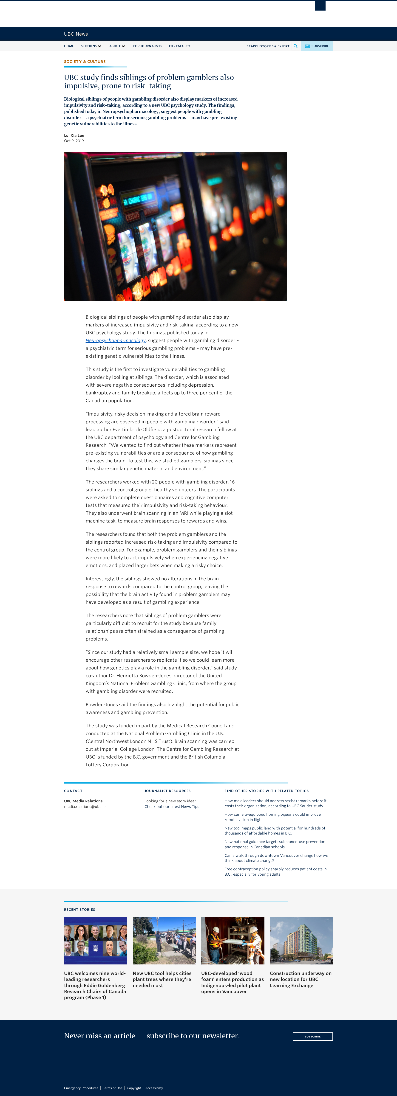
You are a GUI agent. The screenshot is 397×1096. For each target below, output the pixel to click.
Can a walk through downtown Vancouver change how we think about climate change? (276, 858)
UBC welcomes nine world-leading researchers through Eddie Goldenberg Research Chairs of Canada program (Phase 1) (95, 985)
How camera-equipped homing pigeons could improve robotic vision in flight (273, 817)
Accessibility (154, 1088)
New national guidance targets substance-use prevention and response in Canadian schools (275, 844)
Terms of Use (112, 1088)
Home (69, 46)
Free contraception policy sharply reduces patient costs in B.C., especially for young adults (276, 871)
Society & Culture (85, 61)
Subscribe (320, 46)
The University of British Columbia (77, 14)
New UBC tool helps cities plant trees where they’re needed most (162, 979)
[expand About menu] (123, 46)
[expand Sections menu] (99, 46)
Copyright (134, 1088)
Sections (89, 46)
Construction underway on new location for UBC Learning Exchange (301, 979)
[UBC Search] (320, 6)
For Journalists (147, 46)
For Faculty (179, 46)
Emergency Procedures (81, 1088)
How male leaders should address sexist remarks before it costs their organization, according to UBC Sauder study (275, 803)
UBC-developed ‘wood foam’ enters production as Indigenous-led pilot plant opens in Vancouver (232, 982)
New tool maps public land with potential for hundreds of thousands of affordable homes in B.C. (275, 830)
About (115, 46)
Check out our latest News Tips (172, 806)
